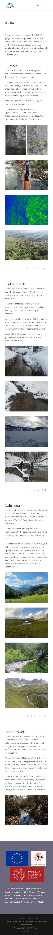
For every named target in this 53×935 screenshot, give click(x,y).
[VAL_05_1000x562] (26, 672)
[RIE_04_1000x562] (26, 375)
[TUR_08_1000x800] (26, 224)
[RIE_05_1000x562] (26, 410)
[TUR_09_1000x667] (26, 259)
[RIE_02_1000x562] (26, 481)
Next (44, 268)
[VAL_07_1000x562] (26, 707)
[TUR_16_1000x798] (26, 154)
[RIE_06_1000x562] (26, 446)
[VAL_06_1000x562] (26, 637)
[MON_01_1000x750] (26, 824)
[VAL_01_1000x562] (26, 602)
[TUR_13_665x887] (26, 189)
